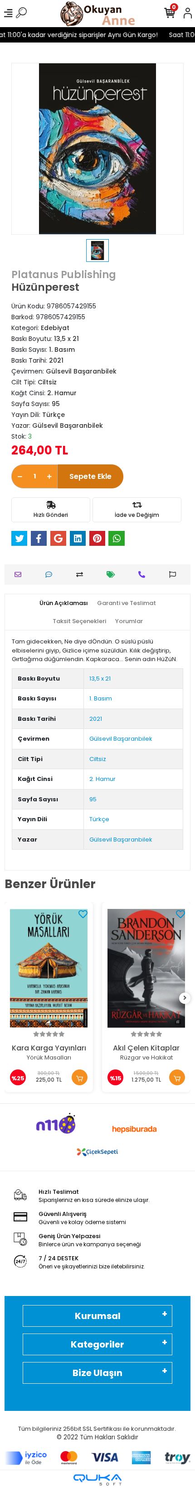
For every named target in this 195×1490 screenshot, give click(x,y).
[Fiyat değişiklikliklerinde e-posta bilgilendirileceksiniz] (113, 574)
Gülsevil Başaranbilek (120, 738)
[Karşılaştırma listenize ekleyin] (82, 574)
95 (93, 799)
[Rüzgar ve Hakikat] (146, 968)
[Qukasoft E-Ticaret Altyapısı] (97, 1479)
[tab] (63, 603)
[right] (185, 998)
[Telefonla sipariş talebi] (144, 574)
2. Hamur (102, 779)
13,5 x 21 (100, 678)
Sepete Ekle (90, 476)
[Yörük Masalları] (49, 968)
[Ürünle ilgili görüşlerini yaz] (51, 574)
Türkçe (99, 819)
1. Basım (100, 698)
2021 (95, 718)
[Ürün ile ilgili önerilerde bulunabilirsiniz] (175, 574)
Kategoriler (97, 1344)
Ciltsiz (97, 759)
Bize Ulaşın (97, 1373)
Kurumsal (98, 1316)
